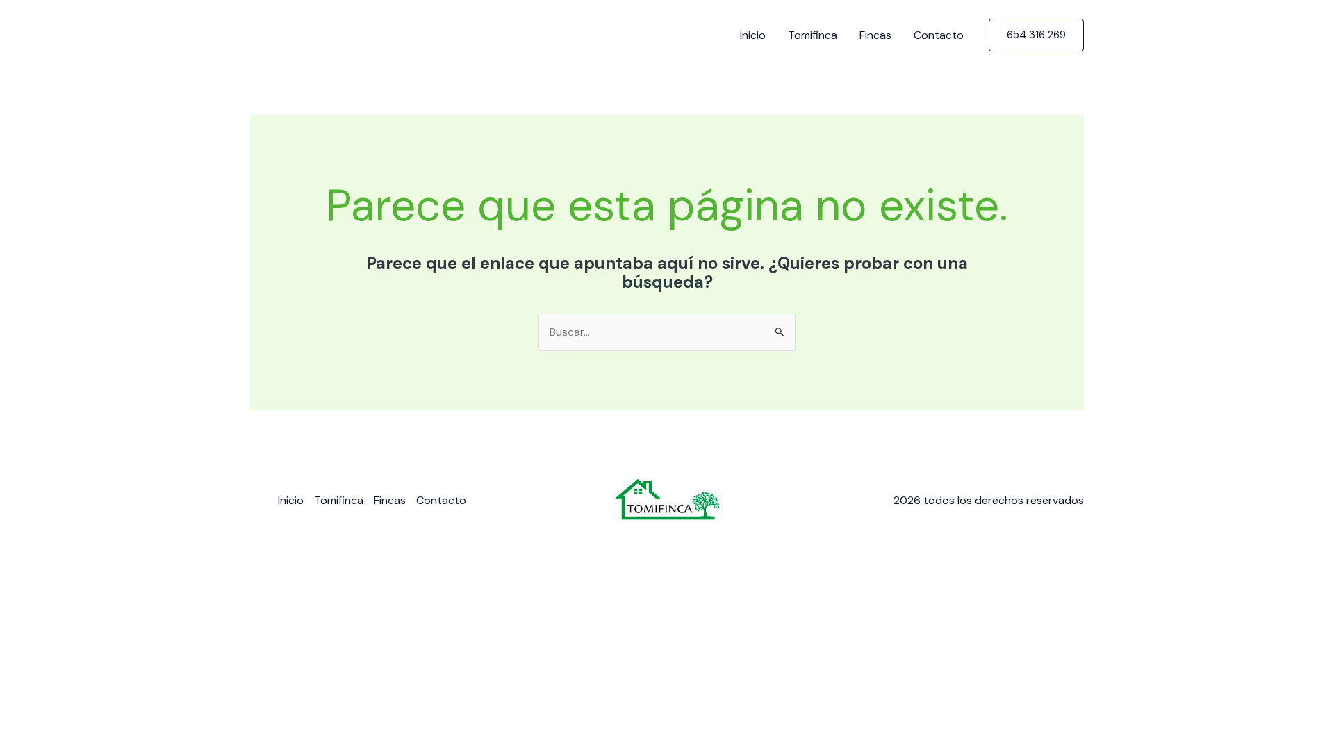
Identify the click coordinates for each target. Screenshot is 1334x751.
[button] (1036, 35)
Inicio (753, 35)
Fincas (875, 35)
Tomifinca (812, 35)
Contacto (939, 35)
